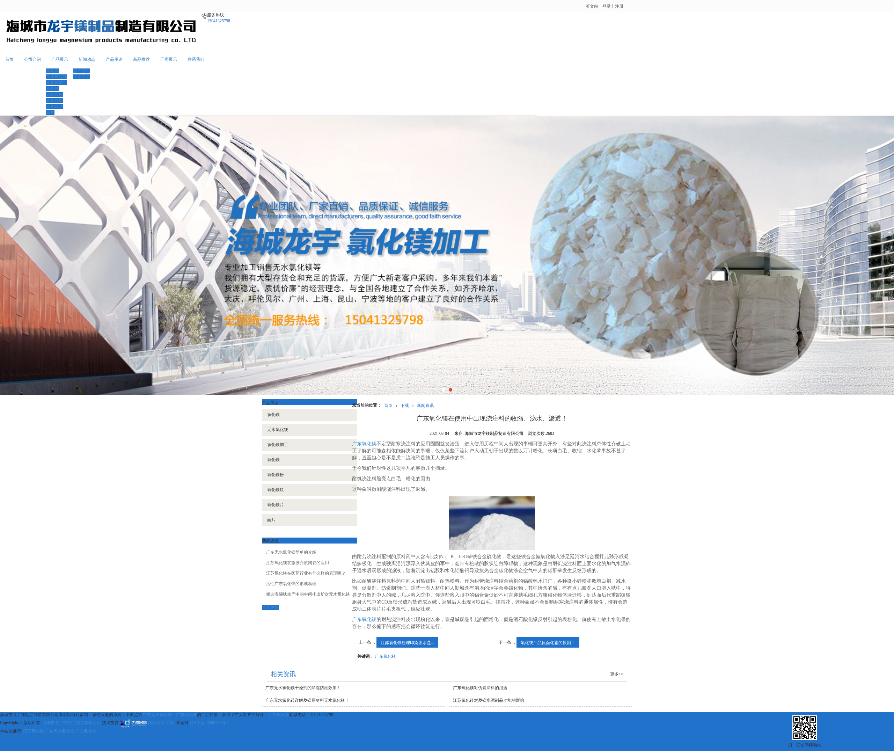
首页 (9, 59)
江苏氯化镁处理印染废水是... (407, 642)
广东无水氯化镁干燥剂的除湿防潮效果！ (303, 687)
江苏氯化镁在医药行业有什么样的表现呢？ (306, 573)
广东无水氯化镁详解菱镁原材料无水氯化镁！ (307, 700)
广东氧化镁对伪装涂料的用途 (480, 687)
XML (170, 722)
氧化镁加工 (56, 82)
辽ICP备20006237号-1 (209, 722)
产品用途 (114, 59)
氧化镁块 (54, 100)
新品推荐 (141, 59)
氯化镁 (52, 70)
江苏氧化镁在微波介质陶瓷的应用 (297, 562)
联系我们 (196, 59)
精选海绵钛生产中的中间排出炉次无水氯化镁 (308, 594)
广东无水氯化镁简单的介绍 (291, 552)
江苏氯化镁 (278, 714)
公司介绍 (32, 59)
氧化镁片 (54, 106)
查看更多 (270, 607)
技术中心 (81, 76)
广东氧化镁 (364, 443)
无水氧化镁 (56, 76)
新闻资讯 (81, 70)
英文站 (592, 6)
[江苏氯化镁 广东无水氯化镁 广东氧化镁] (447, 255)
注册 (619, 6)
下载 (405, 405)
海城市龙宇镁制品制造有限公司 (71, 722)
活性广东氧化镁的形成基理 (291, 583)
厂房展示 (168, 59)
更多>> (616, 674)
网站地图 (156, 722)
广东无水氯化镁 (157, 714)
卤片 (50, 112)
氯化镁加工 (277, 444)
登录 (606, 6)
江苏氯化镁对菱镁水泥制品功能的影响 (488, 700)
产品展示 (59, 59)
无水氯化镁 (277, 429)
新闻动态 (87, 59)
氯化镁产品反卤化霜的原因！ (548, 642)
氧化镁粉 (54, 94)
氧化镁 (52, 88)
